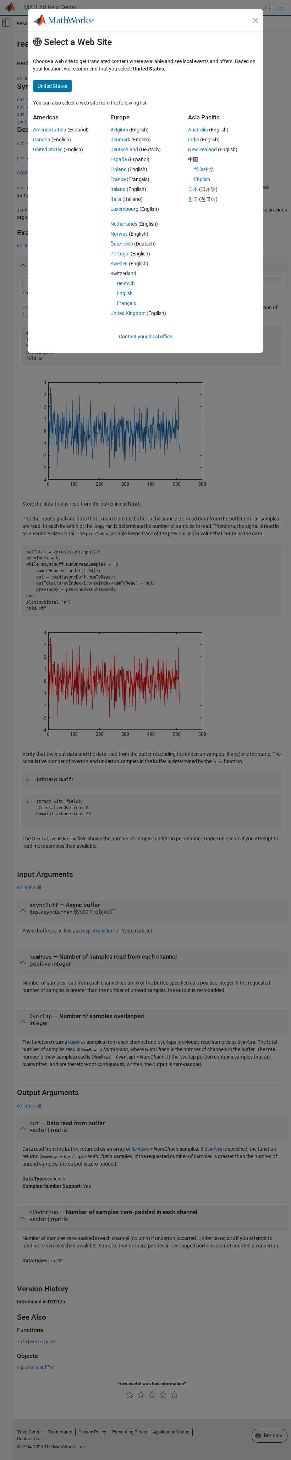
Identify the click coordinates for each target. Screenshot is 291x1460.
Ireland (118, 189)
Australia (198, 130)
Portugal (120, 254)
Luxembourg (124, 209)
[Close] (255, 20)
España (118, 159)
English (125, 293)
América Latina (49, 130)
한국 (193, 199)
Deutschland (124, 149)
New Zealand (202, 149)
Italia (115, 199)
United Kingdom (128, 313)
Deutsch (126, 283)
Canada (41, 139)
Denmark (120, 139)
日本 (193, 189)
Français (126, 303)
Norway (119, 234)
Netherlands (123, 224)
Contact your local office (145, 336)
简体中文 (204, 169)
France (118, 179)
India (193, 139)
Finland (118, 169)
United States (47, 149)
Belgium (119, 130)
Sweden (119, 263)
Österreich (121, 244)
